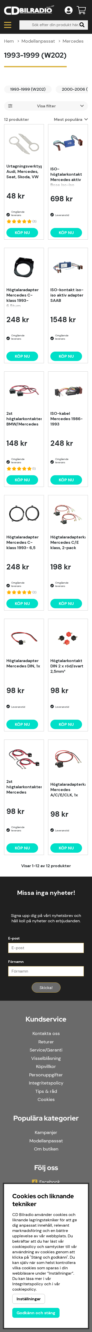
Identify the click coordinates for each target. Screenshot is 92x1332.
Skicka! (46, 987)
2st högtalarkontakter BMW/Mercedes (24, 419)
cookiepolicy (24, 1289)
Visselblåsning (46, 1058)
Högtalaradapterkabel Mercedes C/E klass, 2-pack (68, 542)
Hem (9, 41)
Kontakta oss (46, 1033)
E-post (14, 938)
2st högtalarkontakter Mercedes (24, 787)
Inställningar (29, 1299)
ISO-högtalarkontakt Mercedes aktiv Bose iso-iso (66, 176)
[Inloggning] (69, 10)
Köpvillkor (46, 1066)
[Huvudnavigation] (7, 25)
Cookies (46, 1099)
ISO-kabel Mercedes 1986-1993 (66, 419)
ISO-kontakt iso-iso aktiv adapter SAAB (66, 295)
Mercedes (73, 41)
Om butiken (46, 1149)
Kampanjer (46, 1132)
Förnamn (16, 961)
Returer (46, 1042)
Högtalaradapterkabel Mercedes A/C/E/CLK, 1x (68, 790)
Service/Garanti (46, 1050)
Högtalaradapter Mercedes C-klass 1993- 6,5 (22, 542)
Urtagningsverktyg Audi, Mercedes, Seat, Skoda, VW (24, 171)
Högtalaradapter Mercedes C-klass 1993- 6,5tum (22, 297)
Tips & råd (46, 1091)
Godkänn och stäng (36, 1312)
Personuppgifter (46, 1075)
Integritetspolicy (46, 1083)
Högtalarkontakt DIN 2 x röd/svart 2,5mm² (66, 666)
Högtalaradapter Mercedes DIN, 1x (23, 663)
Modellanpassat (38, 41)
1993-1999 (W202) (27, 89)
